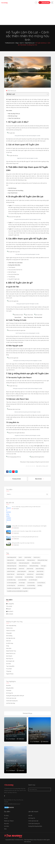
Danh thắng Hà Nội (11, 557)
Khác (9, 609)
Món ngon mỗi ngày (11, 568)
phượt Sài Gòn (40, 571)
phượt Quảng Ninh (22, 571)
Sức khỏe (10, 614)
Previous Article (16, 479)
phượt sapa (31, 571)
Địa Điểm (8, 685)
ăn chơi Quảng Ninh (11, 582)
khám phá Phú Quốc (11, 563)
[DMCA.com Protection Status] (9, 807)
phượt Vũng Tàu (20, 574)
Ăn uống (10, 603)
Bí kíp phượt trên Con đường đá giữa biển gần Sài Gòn (25, 536)
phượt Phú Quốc (11, 571)
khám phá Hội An (31, 560)
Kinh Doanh (9, 656)
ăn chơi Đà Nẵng (31, 585)
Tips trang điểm (10, 666)
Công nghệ (9, 633)
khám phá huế (10, 560)
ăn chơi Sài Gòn (31, 582)
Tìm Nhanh (12, 739)
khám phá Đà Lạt (23, 565)
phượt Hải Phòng (39, 568)
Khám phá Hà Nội (20, 560)
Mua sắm (10, 611)
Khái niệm (8, 648)
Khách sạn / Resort (9, 821)
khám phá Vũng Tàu (11, 565)
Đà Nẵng (40, 585)
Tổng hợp (8, 671)
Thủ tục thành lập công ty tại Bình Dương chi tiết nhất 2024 (26, 506)
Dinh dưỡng (9, 635)
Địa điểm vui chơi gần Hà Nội (13, 588)
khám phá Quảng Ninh (24, 563)
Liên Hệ (30, 815)
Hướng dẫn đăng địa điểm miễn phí (15, 695)
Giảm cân (8, 640)
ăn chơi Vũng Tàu (11, 585)
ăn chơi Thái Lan (41, 582)
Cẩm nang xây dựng (11, 625)
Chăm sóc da (9, 628)
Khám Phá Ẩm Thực (11, 651)
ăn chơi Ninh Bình (22, 579)
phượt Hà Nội (30, 568)
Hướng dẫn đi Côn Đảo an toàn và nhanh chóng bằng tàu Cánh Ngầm (29, 526)
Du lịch (9, 606)
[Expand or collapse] (47, 94)
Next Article (38, 479)
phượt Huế (21, 568)
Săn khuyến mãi (10, 661)
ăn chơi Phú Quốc (33, 579)
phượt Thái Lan (10, 574)
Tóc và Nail (9, 668)
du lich (20, 557)
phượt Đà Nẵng (39, 574)
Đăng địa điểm (9, 688)
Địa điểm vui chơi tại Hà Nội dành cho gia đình (17, 591)
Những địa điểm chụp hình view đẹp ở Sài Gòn (23, 543)
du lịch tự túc (37, 557)
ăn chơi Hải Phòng (29, 577)
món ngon (43, 565)
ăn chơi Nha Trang (11, 579)
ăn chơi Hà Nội (19, 577)
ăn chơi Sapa (22, 582)
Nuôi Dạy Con (9, 658)
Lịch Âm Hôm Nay (10, 703)
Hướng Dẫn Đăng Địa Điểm (35, 826)
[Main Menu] (52, 2)
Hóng (7, 646)
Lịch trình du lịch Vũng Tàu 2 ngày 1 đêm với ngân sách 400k (26, 531)
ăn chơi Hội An (39, 577)
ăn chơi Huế (10, 577)
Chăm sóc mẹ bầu (10, 630)
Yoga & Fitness (9, 674)
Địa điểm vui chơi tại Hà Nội (29, 588)
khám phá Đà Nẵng (34, 565)
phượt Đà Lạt (30, 574)
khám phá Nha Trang (42, 560)
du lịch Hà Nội (28, 557)
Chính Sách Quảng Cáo (12, 700)
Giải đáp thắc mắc (10, 638)
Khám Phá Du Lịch (12, 90)
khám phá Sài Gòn (36, 563)
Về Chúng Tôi (9, 693)
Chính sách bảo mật (11, 698)
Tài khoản (8, 690)
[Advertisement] (27, 15)
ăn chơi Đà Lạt (21, 585)
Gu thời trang (9, 643)
